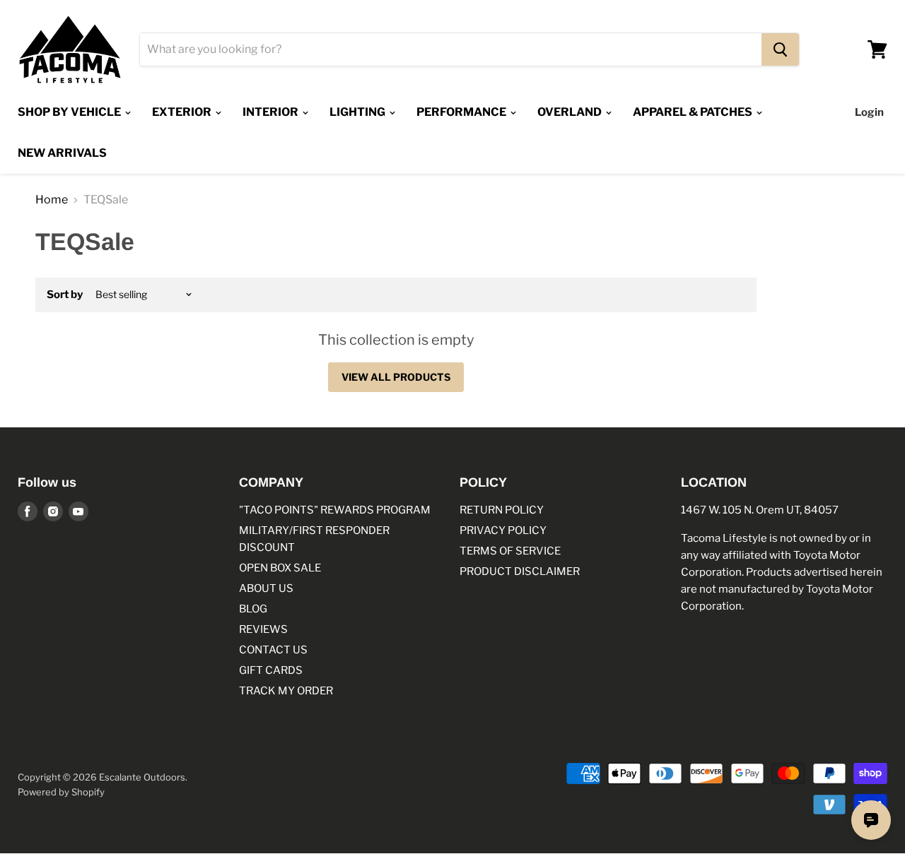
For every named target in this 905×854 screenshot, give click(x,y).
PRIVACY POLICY (503, 530)
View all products (395, 377)
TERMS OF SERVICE (510, 551)
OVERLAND (570, 112)
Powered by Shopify (61, 791)
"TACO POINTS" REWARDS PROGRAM (335, 510)
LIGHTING (358, 112)
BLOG (253, 609)
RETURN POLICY (502, 510)
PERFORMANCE (462, 112)
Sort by (65, 295)
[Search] (780, 49)
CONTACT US (273, 650)
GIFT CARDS (271, 670)
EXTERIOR (183, 112)
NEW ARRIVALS (62, 153)
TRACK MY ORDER (286, 690)
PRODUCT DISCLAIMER (520, 571)
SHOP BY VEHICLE (70, 112)
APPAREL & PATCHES (693, 112)
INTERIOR (271, 112)
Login (869, 112)
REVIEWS (263, 629)
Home (51, 200)
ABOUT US (266, 588)
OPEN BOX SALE (280, 568)
